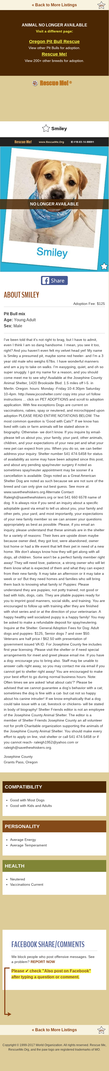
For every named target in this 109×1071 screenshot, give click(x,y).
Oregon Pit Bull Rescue (54, 41)
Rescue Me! (54, 54)
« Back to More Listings (54, 5)
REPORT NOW (43, 962)
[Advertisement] (54, 103)
